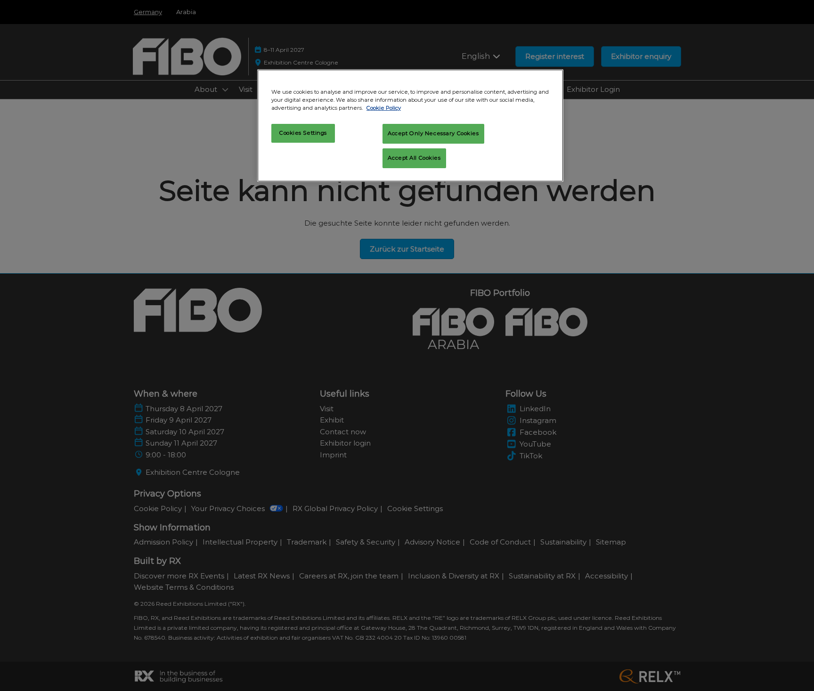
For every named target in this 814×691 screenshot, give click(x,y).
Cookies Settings (303, 133)
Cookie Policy (383, 108)
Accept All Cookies (414, 157)
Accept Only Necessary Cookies (433, 133)
